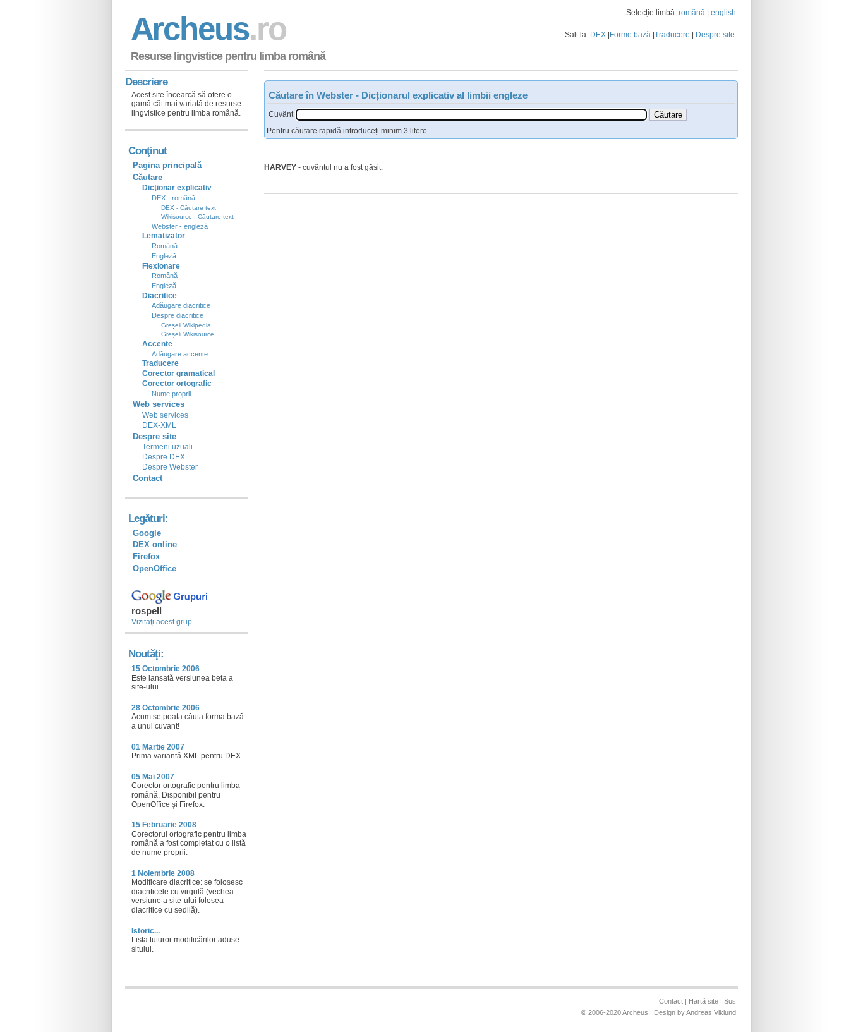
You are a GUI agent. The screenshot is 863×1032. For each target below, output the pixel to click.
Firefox (146, 556)
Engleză (164, 256)
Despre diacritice (177, 315)
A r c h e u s (206, 29)
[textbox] (471, 115)
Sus (730, 1001)
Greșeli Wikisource (187, 334)
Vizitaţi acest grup (161, 621)
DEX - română (173, 198)
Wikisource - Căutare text (197, 216)
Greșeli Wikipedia (186, 325)
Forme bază (630, 34)
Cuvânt (281, 114)
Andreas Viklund (711, 1012)
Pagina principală (167, 165)
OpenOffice (154, 568)
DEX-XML (159, 425)
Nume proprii (171, 394)
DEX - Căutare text (188, 207)
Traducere (672, 34)
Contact (147, 478)
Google (147, 533)
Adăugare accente (180, 354)
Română (165, 246)
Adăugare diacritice (181, 305)
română (692, 12)
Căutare (147, 177)
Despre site (715, 34)
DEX (598, 34)
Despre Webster (170, 467)
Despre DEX (163, 456)
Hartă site (703, 1001)
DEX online (155, 544)
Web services (165, 415)
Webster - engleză (180, 226)
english (723, 12)
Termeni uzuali (167, 446)
